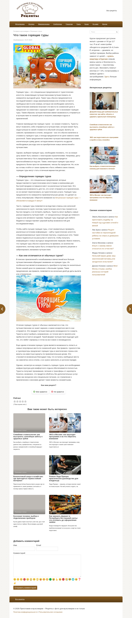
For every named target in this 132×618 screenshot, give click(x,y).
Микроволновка (43, 24)
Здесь (106, 77)
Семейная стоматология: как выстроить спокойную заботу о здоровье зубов (28, 436)
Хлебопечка (57, 24)
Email (38, 545)
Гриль (79, 24)
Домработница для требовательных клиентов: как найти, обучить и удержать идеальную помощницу (104, 114)
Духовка (31, 24)
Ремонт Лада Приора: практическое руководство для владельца (63, 478)
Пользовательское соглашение (50, 612)
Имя (15, 545)
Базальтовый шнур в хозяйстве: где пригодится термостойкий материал (28, 478)
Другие (104, 24)
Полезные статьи (36, 31)
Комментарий (19, 553)
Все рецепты (111, 11)
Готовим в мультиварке (21, 31)
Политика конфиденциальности (25, 612)
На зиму (95, 24)
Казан (87, 24)
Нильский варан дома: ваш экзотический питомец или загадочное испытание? (103, 259)
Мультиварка (20, 24)
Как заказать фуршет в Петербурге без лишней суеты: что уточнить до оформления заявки (63, 519)
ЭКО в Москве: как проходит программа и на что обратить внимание (62, 436)
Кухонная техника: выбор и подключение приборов (26, 517)
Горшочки (69, 24)
